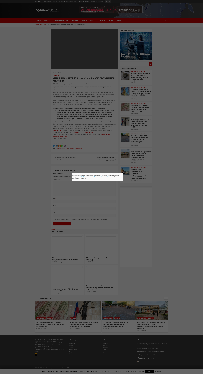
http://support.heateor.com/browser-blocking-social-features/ (96, 177)
